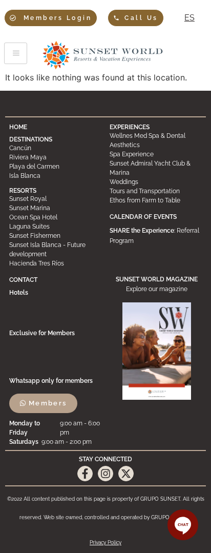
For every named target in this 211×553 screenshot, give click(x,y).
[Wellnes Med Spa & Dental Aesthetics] (156, 140)
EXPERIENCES (130, 127)
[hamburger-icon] (15, 53)
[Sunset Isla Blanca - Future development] (55, 249)
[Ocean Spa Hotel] (55, 217)
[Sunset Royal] (55, 198)
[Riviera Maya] (55, 157)
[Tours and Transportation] (156, 191)
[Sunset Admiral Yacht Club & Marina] (156, 168)
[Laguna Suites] (55, 226)
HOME (18, 127)
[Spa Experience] (156, 154)
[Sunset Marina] (55, 208)
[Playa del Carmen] (55, 166)
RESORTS (22, 190)
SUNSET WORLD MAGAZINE (157, 279)
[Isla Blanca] (55, 175)
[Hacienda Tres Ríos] (55, 263)
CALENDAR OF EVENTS (143, 216)
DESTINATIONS (30, 139)
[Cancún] (55, 148)
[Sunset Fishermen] (55, 235)
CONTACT (23, 279)
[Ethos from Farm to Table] (156, 200)
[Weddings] (156, 182)
